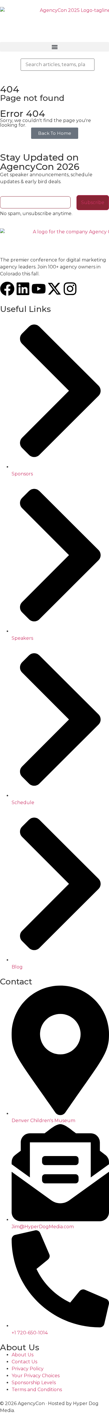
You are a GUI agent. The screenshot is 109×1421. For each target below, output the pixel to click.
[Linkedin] (23, 288)
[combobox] (57, 65)
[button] (54, 47)
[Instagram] (70, 288)
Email (6, 193)
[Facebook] (7, 288)
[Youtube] (38, 288)
